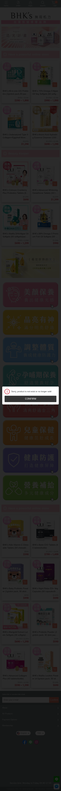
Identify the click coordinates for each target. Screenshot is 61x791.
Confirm (30, 399)
